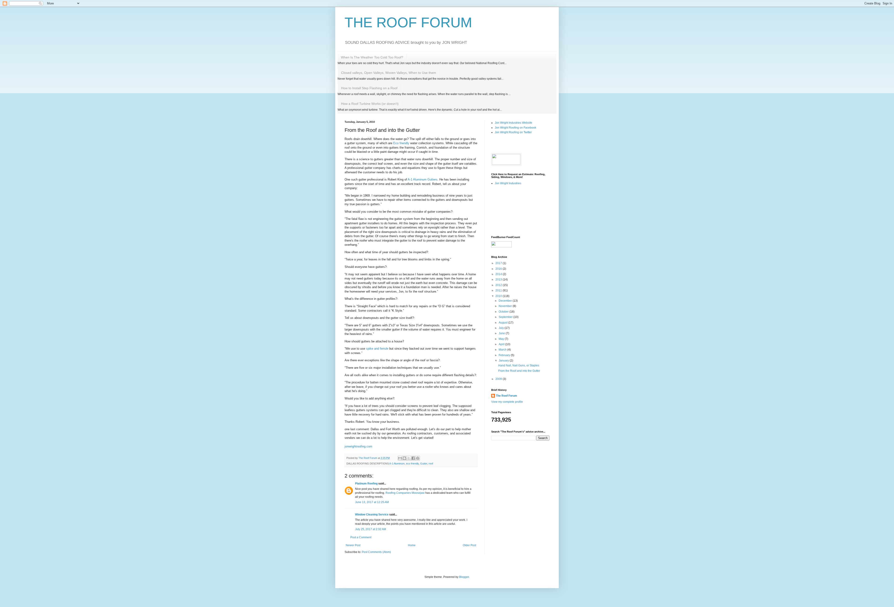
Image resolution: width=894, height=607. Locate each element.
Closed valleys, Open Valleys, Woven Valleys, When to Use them (388, 73)
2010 (499, 296)
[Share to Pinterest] (417, 458)
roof (431, 463)
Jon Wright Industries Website (513, 122)
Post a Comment (360, 537)
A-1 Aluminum (397, 463)
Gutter (423, 463)
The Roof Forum (506, 395)
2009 (499, 379)
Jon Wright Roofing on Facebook (515, 127)
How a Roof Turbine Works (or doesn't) (370, 104)
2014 (499, 274)
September (506, 317)
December (506, 300)
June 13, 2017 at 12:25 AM (372, 502)
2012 (499, 285)
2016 (499, 268)
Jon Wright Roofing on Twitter (513, 132)
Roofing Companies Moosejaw (405, 492)
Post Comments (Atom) (376, 552)
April (502, 344)
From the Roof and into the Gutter (519, 370)
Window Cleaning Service (372, 514)
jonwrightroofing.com (358, 446)
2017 (499, 263)
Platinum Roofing (366, 483)
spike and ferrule (377, 348)
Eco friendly (401, 143)
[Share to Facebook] (413, 458)
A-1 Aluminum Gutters (422, 179)
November (506, 306)
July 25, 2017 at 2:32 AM (370, 529)
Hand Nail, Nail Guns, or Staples (518, 365)
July (502, 328)
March (503, 349)
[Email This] (400, 458)
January (504, 360)
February (505, 355)
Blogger (464, 577)
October (504, 311)
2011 (499, 290)
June (502, 333)
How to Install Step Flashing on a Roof (369, 88)
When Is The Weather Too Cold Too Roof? (372, 57)
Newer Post (353, 545)
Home (412, 545)
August (503, 322)
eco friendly (412, 463)
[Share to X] (408, 458)
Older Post (469, 545)
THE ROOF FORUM (408, 22)
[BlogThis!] (404, 458)
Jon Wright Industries (508, 183)
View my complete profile (507, 401)
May (502, 339)
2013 (499, 279)
